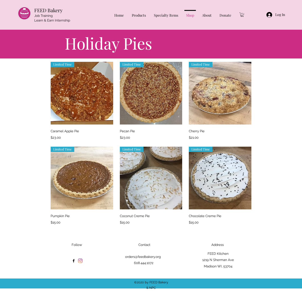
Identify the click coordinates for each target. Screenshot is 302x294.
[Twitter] (80, 261)
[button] (242, 14)
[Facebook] (73, 261)
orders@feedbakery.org (143, 257)
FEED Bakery (48, 10)
